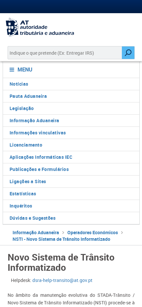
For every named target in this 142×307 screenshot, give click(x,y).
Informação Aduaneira (34, 120)
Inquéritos (21, 206)
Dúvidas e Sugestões (33, 218)
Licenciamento (26, 145)
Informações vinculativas (38, 132)
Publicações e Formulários (39, 169)
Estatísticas (23, 193)
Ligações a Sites (28, 181)
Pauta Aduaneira (28, 96)
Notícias (19, 84)
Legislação (22, 108)
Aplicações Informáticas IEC (41, 157)
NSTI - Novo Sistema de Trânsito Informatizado (61, 239)
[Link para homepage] (71, 27)
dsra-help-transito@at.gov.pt (62, 280)
